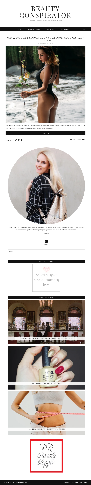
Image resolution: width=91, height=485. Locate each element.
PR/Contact (65, 29)
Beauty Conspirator (45, 11)
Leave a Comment (77, 140)
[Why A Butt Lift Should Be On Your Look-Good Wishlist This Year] (45, 85)
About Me (50, 29)
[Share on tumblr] (21, 140)
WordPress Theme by (75, 482)
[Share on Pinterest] (19, 140)
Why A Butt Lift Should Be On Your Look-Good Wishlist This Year (45, 39)
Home (20, 29)
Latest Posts (34, 29)
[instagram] (84, 29)
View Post (45, 133)
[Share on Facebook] (13, 140)
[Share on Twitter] (16, 140)
